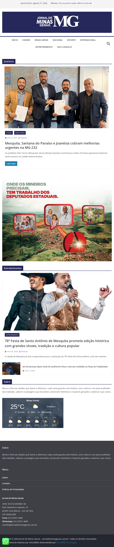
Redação (23, 138)
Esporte (71, 40)
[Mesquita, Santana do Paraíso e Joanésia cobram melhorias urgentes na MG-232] (57, 97)
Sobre (5, 477)
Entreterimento (44, 47)
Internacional (88, 40)
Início (15, 40)
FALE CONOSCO (64, 47)
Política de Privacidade (13, 489)
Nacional (58, 40)
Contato (6, 483)
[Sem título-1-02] (57, 178)
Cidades (26, 40)
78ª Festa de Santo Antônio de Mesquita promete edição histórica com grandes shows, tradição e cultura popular (57, 343)
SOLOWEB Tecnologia (66, 542)
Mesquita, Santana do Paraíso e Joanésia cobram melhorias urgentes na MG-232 (52, 145)
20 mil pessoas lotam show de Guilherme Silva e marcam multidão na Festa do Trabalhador (65, 366)
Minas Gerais (41, 40)
